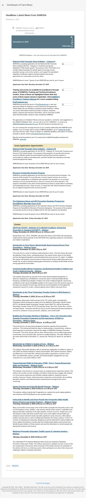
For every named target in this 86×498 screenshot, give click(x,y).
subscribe (23, 139)
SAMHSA (15, 466)
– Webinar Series (28, 321)
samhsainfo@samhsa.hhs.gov (41, 134)
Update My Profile (64, 129)
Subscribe (66, 46)
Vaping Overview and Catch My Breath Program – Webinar (36, 387)
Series (33, 247)
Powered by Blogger (43, 483)
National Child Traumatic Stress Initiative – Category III (34, 149)
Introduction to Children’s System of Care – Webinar (33, 344)
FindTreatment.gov (20, 102)
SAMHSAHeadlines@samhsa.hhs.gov (25, 124)
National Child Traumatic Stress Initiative (34, 62)
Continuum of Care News (19, 5)
